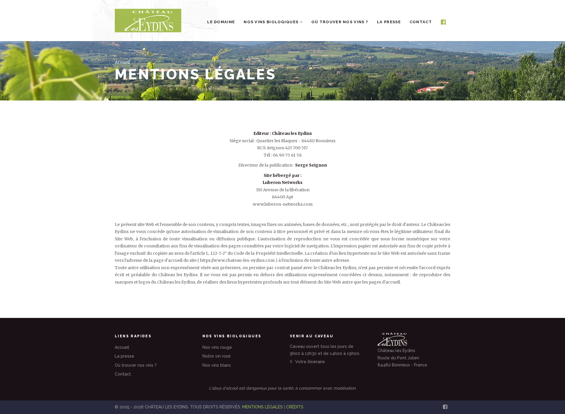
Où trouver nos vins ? (339, 22)
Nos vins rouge (217, 347)
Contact (421, 22)
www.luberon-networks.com (283, 204)
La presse (389, 22)
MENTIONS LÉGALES (262, 407)
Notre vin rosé (216, 356)
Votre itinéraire (309, 361)
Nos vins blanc (216, 365)
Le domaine (221, 22)
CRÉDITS (294, 407)
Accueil (122, 62)
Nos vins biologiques (272, 22)
